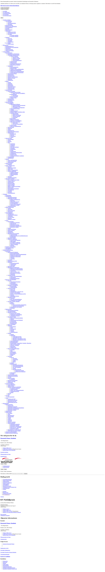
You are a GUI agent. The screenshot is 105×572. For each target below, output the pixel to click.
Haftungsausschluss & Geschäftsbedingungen (19, 235)
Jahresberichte (13, 282)
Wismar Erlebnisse (8, 212)
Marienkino (12, 200)
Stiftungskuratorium (14, 174)
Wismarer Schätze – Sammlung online (17, 111)
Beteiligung (10, 262)
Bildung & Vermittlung (14, 119)
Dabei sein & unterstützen (15, 121)
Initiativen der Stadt (11, 381)
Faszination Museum (14, 113)
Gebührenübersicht (14, 332)
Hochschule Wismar (11, 86)
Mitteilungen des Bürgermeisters (16, 268)
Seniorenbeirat (13, 277)
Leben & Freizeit (8, 138)
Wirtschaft (7, 395)
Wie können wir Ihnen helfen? (6, 473)
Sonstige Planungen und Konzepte (16, 72)
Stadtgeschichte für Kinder (15, 92)
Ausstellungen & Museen (13, 214)
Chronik (11, 137)
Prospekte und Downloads (10, 246)
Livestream (10, 259)
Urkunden (12, 331)
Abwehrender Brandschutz (18, 365)
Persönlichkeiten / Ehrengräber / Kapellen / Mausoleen (20, 343)
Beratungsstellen (13, 286)
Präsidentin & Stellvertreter (15, 256)
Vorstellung (15, 358)
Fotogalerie (12, 298)
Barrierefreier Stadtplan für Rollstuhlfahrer (16, 407)
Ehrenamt (9, 141)
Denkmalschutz (11, 74)
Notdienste (7, 37)
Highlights (12, 245)
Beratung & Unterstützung (13, 285)
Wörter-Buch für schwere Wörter (14, 430)
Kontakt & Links (13, 154)
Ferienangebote (11, 98)
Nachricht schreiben (4, 452)
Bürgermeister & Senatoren (13, 310)
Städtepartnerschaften (12, 167)
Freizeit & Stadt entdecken (15, 240)
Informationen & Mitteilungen (13, 267)
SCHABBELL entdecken (15, 242)
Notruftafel (10, 40)
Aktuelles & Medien (7, 19)
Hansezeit (12, 134)
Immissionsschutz (11, 75)
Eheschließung (13, 326)
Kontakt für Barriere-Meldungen (11, 433)
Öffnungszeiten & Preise (15, 108)
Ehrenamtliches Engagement (13, 188)
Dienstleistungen (11, 415)
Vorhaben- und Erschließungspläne (17, 69)
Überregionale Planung (12, 73)
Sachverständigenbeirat (17, 60)
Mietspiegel (10, 79)
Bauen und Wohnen (11, 324)
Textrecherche (13, 270)
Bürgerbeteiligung (8, 29)
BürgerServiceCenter (12, 316)
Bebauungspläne (13, 68)
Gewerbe (9, 377)
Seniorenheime (10, 162)
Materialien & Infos (11, 297)
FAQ (9, 394)
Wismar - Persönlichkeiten (13, 170)
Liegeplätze (12, 349)
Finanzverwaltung (11, 378)
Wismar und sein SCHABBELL (19, 93)
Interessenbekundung (12, 23)
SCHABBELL (11, 103)
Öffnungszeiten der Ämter (5, 454)
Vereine (9, 140)
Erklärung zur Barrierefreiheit (11, 431)
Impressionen (10, 211)
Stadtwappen (10, 168)
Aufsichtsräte (12, 265)
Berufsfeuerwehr (13, 363)
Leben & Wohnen (11, 184)
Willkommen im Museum (15, 104)
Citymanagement (11, 396)
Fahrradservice (10, 232)
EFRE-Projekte (11, 44)
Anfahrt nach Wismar (12, 229)
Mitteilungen (12, 354)
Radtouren (10, 218)
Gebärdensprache (8, 411)
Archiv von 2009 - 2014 (15, 271)
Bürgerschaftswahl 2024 (12, 402)
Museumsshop (13, 118)
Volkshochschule (11, 87)
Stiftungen (10, 176)
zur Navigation (6, 14)
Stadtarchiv (10, 128)
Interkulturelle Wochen (14, 296)
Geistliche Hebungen (14, 172)
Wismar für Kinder (11, 91)
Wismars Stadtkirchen (12, 171)
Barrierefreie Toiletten (14, 227)
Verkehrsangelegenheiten (12, 374)
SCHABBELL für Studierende (19, 107)
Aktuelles (12, 109)
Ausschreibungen (8, 21)
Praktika (11, 392)
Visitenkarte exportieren (5, 515)
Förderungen (10, 84)
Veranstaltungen (11, 189)
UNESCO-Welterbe (14, 56)
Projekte (11, 150)
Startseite (4, 491)
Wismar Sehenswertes (9, 207)
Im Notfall (12, 373)
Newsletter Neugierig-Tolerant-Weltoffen (8, 552)
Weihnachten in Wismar (14, 205)
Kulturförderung (11, 130)
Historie (14, 361)
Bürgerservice (5, 45)
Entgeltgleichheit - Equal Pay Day (16, 291)
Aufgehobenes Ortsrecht (15, 315)
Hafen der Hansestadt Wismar (13, 348)
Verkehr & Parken (8, 163)
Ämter (9, 414)
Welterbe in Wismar (16, 58)
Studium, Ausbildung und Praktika (14, 387)
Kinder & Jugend (8, 90)
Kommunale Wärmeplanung (15, 63)
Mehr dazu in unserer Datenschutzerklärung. (9, 5)
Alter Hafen (10, 209)
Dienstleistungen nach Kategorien (11, 47)
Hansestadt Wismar (8, 438)
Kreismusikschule (11, 88)
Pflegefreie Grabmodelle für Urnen (19, 339)
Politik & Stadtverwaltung (8, 250)
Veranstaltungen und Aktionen (16, 307)
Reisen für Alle (13, 223)
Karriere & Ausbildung (9, 383)
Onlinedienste (8, 48)
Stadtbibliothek (11, 158)
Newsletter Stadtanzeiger (5, 550)
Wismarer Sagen (13, 97)
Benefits (9, 393)
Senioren (7, 159)
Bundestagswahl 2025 (12, 401)
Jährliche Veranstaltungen (15, 199)
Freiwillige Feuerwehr (17, 369)
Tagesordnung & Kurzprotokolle (16, 269)
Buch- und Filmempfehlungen (16, 299)
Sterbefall (12, 330)
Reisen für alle (10, 405)
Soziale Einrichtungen (12, 161)
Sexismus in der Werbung (15, 292)
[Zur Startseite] (12, 462)
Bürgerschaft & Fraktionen (13, 252)
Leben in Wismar (6, 51)
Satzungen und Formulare (13, 76)
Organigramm (15, 359)
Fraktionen (12, 257)
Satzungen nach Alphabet (15, 313)
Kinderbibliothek (13, 94)
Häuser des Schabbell (17, 115)
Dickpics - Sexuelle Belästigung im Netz (18, 293)
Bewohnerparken (13, 322)
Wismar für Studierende (12, 239)
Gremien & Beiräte (11, 275)
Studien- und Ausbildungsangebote (17, 390)
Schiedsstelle (10, 382)
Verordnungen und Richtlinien (16, 314)
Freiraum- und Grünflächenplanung (17, 71)
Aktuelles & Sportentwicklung (16, 152)
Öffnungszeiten (11, 416)
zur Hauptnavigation (7, 13)
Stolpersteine (12, 290)
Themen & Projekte (11, 288)
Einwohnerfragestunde (14, 263)
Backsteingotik (13, 133)
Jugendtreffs (10, 101)
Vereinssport (12, 144)
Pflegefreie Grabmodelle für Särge (19, 338)
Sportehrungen (13, 151)
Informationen (15, 95)
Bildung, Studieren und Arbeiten (14, 186)
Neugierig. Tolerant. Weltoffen (14, 301)
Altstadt (9, 208)
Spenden (12, 175)
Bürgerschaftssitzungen (14, 253)
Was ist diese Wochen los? (15, 243)
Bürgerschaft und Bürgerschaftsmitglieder (18, 254)
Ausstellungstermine (14, 110)
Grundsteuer (12, 379)
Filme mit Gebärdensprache (15, 126)
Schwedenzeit (13, 136)
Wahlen (6, 397)
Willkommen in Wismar (9, 178)
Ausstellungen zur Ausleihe (15, 300)
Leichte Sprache (13, 125)
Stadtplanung (10, 65)
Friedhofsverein (13, 347)
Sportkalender (13, 149)
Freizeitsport (12, 143)
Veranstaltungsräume (12, 206)
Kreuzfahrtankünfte (14, 202)
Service (6, 220)
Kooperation (15, 117)
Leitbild (14, 360)
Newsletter (10, 34)
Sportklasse (12, 145)
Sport (9, 142)
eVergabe (9, 22)
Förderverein (15, 122)
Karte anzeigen (3, 514)
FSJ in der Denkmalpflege (18, 124)
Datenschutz (12, 274)
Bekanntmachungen (9, 25)
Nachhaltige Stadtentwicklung (13, 55)
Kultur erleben (13, 241)
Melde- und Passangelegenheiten (16, 317)
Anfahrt (9, 418)
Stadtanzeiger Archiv (12, 32)
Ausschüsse (12, 258)
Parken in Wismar (11, 230)
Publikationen (10, 80)
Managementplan (16, 59)
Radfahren (10, 164)
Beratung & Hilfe (11, 183)
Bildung (6, 81)
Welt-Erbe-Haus (16, 57)
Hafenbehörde (13, 351)
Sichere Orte (12, 289)
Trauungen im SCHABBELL (16, 120)
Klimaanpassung (13, 62)
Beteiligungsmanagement (12, 380)
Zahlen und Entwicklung (15, 344)
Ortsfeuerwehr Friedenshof (20, 371)
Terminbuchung (3, 456)
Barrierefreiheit (11, 221)
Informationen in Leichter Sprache (14, 429)
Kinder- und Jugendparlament (16, 276)
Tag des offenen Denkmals (15, 204)
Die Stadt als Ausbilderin (15, 388)
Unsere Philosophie (11, 384)
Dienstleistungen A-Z (9, 46)
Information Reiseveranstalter (13, 233)
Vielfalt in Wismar (11, 181)
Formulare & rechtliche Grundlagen (17, 155)
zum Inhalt (5, 11)
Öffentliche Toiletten (12, 237)
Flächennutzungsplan (14, 67)
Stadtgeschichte (16, 114)
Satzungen (10, 420)
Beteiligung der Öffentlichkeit (11, 26)
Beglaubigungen (13, 323)
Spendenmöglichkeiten (12, 177)
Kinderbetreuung (11, 99)
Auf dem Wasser (11, 217)
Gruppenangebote (13, 234)
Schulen (9, 82)
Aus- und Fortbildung (17, 367)
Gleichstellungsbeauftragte (15, 281)
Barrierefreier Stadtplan (14, 224)
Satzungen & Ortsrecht (12, 312)
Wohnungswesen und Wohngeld (16, 320)
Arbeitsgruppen (13, 264)
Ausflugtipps (10, 216)
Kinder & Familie (11, 185)
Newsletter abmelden (14, 36)
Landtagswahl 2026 (11, 399)
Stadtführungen (11, 213)
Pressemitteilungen (9, 27)
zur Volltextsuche (6, 12)
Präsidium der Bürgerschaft (15, 255)
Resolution (12, 303)
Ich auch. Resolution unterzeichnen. (19, 304)
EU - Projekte (8, 42)
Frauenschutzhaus (13, 287)
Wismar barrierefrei (9, 404)
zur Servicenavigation (7, 15)
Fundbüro (12, 319)
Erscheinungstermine (12, 33)
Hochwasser (10, 39)
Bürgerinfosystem (11, 266)
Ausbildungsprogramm (14, 391)
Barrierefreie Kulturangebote (13, 131)
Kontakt (9, 228)
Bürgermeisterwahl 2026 (12, 400)
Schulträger (10, 83)
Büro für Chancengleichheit (10, 279)
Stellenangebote (11, 385)
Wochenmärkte (11, 139)
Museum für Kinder (14, 96)
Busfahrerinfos (13, 236)
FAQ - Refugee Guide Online (13, 179)
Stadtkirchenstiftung (14, 173)
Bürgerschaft (7, 251)
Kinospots (12, 294)
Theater (9, 129)
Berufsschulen (10, 85)
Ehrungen (10, 166)
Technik (14, 368)
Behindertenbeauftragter (14, 278)
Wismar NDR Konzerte (14, 201)
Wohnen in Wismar (11, 78)
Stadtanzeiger (8, 30)
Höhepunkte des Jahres (12, 198)
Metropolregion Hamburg (15, 64)
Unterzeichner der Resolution (18, 305)
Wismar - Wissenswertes (10, 165)
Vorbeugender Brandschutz (18, 366)
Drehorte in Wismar (11, 219)
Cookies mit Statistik (4, 9)
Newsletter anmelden (14, 35)
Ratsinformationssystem (12, 260)
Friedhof (9, 333)
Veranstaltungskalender (12, 197)
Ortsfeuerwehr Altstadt (19, 370)
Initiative (12, 302)
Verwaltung (10, 413)
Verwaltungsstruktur (11, 311)
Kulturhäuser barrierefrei (15, 222)
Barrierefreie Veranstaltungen (15, 225)
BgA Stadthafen (13, 353)
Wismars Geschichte (12, 422)
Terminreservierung (9, 49)
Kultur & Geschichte (9, 102)
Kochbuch (10, 191)
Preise (11, 350)
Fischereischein (13, 321)
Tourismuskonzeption (9, 247)
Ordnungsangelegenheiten (13, 376)
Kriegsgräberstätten (14, 342)
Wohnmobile (10, 231)
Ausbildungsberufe (14, 389)
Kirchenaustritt (13, 328)
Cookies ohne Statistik (5, 7)
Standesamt (10, 325)
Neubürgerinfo (10, 182)
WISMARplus (8, 195)
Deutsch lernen (11, 187)
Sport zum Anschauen (14, 147)
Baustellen (7, 28)
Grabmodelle (12, 335)
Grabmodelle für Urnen (17, 337)
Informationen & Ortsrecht (15, 273)
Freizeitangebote (11, 156)
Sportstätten (12, 148)
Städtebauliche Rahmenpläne (15, 70)
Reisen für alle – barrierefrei (15, 427)
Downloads (12, 308)
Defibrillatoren (10, 41)
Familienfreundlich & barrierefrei (19, 105)
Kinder (11, 327)
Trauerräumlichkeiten (14, 340)
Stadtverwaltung (8, 309)
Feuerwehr (10, 38)
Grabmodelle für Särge (17, 336)
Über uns (9, 280)
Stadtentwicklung (13, 61)
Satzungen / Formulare (14, 345)
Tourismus (5, 194)
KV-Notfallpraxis (6, 494)
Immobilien (10, 24)
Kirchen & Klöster (11, 210)
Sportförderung (13, 153)
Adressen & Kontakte (9, 50)
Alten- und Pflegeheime (12, 160)
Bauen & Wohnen (8, 52)
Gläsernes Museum (16, 116)
